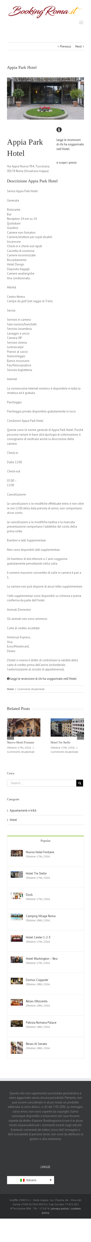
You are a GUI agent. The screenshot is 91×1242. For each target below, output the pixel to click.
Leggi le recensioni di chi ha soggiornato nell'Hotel (43, 679)
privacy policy (60, 1208)
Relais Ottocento (37, 1001)
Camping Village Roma (41, 916)
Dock (29, 895)
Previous (65, 46)
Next (78, 46)
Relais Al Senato (36, 1044)
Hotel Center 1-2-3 (38, 937)
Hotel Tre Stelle (60, 742)
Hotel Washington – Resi (42, 959)
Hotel (10, 689)
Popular (45, 840)
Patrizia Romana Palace (41, 1023)
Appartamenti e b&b (23, 810)
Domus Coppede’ (37, 980)
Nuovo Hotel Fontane (20, 742)
